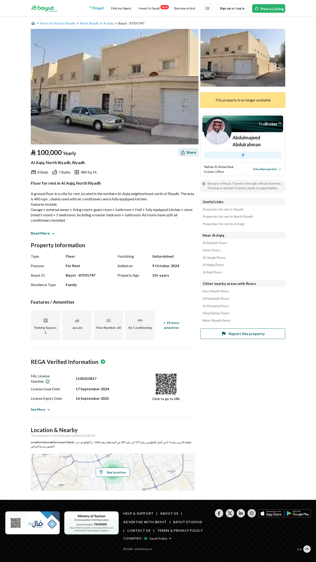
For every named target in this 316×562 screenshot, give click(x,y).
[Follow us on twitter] (230, 516)
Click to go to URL (166, 399)
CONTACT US (139, 530)
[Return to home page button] (44, 8)
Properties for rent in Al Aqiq (223, 224)
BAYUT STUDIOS (187, 522)
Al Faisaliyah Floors (216, 298)
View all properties (265, 169)
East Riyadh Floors (216, 291)
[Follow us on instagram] (251, 516)
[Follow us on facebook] (219, 516)
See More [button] (38, 409)
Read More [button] (40, 233)
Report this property (247, 333)
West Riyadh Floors (217, 320)
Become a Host (184, 8)
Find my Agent (121, 8)
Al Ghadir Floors (214, 258)
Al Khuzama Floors (216, 306)
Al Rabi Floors (212, 272)
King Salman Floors (216, 313)
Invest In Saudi (153, 8)
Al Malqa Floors (213, 265)
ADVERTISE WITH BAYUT (145, 522)
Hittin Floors (211, 250)
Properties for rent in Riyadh (223, 209)
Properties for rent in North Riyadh (228, 216)
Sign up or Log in (232, 8)
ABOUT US (169, 513)
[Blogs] (96, 8)
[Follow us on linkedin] (240, 516)
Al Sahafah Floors (215, 243)
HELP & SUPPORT (138, 513)
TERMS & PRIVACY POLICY (180, 530)
